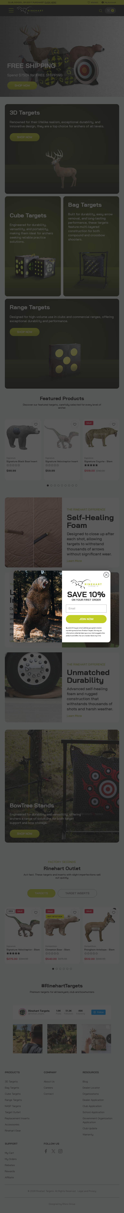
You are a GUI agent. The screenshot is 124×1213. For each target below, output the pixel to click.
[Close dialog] (106, 575)
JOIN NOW (86, 619)
